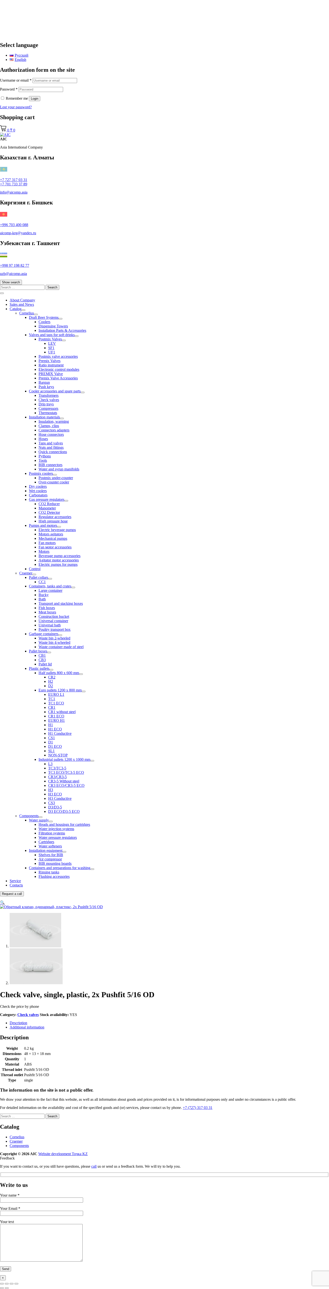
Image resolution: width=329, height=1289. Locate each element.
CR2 (51, 677)
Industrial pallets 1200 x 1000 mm (64, 759)
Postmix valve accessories (58, 356)
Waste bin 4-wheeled (54, 642)
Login (34, 98)
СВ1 (42, 655)
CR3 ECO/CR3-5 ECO (66, 785)
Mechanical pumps (53, 538)
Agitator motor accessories (59, 560)
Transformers (49, 395)
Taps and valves (51, 443)
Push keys (46, 387)
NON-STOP (58, 755)
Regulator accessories (55, 517)
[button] (2, 902)
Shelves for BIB (51, 855)
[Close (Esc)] (16, 1283)
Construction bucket (54, 616)
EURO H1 (56, 720)
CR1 (51, 707)
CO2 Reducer (49, 504)
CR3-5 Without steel (63, 781)
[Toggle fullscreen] (7, 1283)
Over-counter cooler (54, 482)
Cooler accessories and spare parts (55, 391)
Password (9, 89)
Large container (50, 590)
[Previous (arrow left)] (2, 1288)
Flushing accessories (54, 876)
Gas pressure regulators (46, 499)
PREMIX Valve (51, 374)
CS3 (51, 803)
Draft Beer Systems (44, 317)
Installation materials (44, 417)
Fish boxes (47, 608)
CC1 (42, 582)
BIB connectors (50, 465)
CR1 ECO (56, 716)
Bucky (44, 595)
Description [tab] (18, 1023)
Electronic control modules (59, 369)
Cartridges (46, 842)
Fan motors (47, 543)
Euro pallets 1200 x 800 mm (60, 690)
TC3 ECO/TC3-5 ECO (66, 772)
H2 (50, 681)
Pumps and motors (43, 525)
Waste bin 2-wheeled (54, 638)
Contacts (16, 885)
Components (29, 816)
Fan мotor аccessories (55, 547)
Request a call (12, 894)
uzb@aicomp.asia (13, 274)
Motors (44, 551)
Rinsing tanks (49, 872)
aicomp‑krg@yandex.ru (18, 233)
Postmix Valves (50, 339)
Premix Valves (49, 361)
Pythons (45, 456)
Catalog (15, 309)
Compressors (48, 408)
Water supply (39, 820)
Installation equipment (45, 850)
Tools (43, 460)
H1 (50, 725)
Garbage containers (43, 634)
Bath (42, 599)
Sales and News (22, 304)
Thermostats (48, 413)
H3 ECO (55, 794)
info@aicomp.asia (13, 192)
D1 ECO (55, 746)
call (94, 1166)
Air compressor (50, 859)
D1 (50, 742)
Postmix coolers (41, 473)
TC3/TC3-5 (57, 768)
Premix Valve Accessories (58, 378)
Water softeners (50, 846)
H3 (50, 790)
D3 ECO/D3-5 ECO (64, 811)
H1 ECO (55, 729)
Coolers (44, 322)
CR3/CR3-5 (57, 777)
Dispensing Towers (53, 326)
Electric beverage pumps (57, 530)
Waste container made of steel (61, 647)
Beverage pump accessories (59, 556)
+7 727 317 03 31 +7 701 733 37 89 (13, 182)
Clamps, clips (49, 426)
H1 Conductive (60, 733)
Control (34, 569)
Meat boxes (47, 612)
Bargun (44, 382)
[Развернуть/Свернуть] (23, 310)
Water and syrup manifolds (59, 469)
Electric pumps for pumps (58, 564)
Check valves (49, 400)
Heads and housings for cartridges (64, 824)
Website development (63, 1154)
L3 (50, 764)
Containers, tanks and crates (50, 586)
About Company (22, 300)
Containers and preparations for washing (59, 868)
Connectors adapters (54, 430)
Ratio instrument (51, 365)
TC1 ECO (56, 703)
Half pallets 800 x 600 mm (59, 673)
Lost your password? (16, 107)
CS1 (51, 738)
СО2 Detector (49, 512)
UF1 (51, 352)
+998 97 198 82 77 (14, 265)
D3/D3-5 (55, 807)
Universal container (53, 621)
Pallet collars (38, 577)
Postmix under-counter (56, 478)
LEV (52, 343)
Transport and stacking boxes (61, 603)
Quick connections (53, 452)
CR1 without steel (62, 712)
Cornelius (26, 313)
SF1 (51, 348)
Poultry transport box (55, 629)
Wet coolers (38, 491)
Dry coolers (38, 486)
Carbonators (38, 495)
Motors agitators (51, 534)
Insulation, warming (54, 421)
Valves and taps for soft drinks (52, 335)
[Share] (11, 1283)
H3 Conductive (60, 798)
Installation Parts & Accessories (62, 330)
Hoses (43, 439)
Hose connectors (51, 434)
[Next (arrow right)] (7, 1288)
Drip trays (46, 404)
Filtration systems (52, 833)
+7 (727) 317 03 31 (197, 1108)
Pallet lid (45, 664)
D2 (50, 686)
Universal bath (50, 625)
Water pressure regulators (58, 837)
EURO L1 (56, 694)
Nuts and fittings (51, 447)
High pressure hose (53, 521)
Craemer (25, 573)
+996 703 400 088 (14, 225)
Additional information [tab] (27, 1027)
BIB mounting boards (55, 863)
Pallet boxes (38, 651)
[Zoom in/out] (2, 1283)
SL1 (51, 751)
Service (15, 881)
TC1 (51, 699)
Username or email (16, 80)
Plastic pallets (39, 668)
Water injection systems (56, 829)
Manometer (47, 508)
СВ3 (42, 660)
